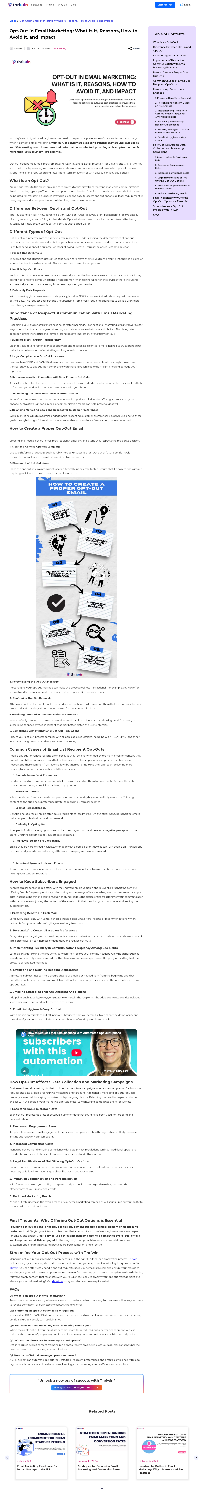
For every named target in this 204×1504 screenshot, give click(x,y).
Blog (73, 4)
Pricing (50, 4)
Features (36, 4)
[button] (134, 48)
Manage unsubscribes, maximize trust (76, 1387)
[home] (18, 4)
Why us (62, 4)
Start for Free (165, 4)
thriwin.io (57, 1281)
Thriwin (132, 1259)
